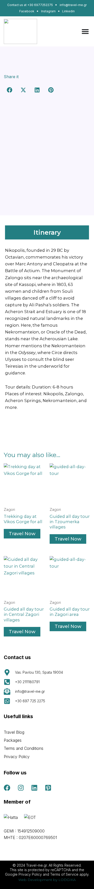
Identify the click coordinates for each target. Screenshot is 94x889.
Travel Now (22, 533)
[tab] (47, 232)
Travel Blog (14, 732)
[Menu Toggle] (85, 31)
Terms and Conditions (23, 748)
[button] (9, 90)
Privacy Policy (17, 756)
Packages (13, 740)
